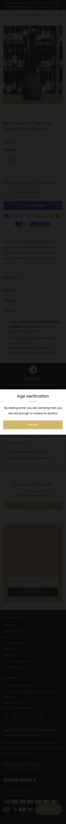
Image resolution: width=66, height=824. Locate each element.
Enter (33, 424)
